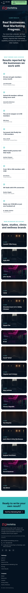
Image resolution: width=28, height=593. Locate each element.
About (2, 576)
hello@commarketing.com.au (10, 540)
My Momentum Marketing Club (9, 564)
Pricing (3, 566)
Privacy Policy (4, 582)
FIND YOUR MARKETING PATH (19, 2)
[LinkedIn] (9, 550)
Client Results (4, 569)
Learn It (3, 558)
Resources (4, 578)
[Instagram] (6, 550)
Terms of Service (5, 584)
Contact (3, 580)
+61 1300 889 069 (6, 2)
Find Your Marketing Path (13, 512)
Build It (3, 560)
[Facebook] (2, 550)
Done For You (4, 562)
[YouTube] (13, 550)
